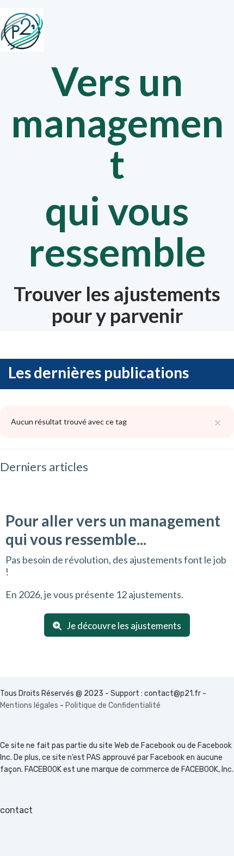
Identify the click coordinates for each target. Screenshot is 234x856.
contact (16, 810)
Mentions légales (29, 705)
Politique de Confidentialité (113, 705)
